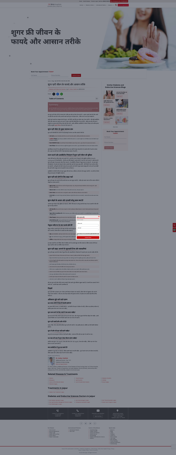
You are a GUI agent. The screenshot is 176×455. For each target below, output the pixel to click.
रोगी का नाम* (80, 223)
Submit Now (88, 237)
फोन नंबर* (79, 228)
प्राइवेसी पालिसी (92, 233)
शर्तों (87, 233)
